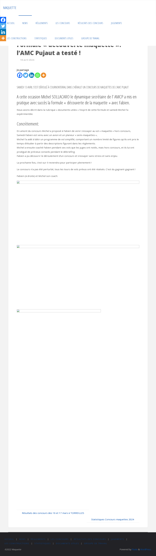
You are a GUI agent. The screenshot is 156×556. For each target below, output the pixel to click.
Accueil (9, 539)
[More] (43, 75)
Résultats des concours (90, 539)
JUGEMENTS (117, 539)
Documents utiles (67, 543)
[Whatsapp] (37, 75)
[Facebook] (19, 75)
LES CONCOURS (60, 539)
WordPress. (145, 549)
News (22, 539)
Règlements (38, 539)
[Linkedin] (31, 75)
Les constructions (17, 543)
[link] (106, 38)
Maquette (9, 7)
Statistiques (42, 543)
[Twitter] (25, 75)
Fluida (134, 549)
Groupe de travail (95, 543)
